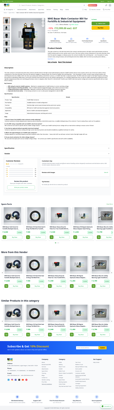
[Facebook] (16, 380)
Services (49, 9)
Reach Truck (62, 366)
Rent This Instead (65, 62)
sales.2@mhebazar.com (27, 375)
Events (67, 9)
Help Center (96, 362)
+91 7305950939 (11, 370)
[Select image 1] (6, 20)
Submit (102, 348)
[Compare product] (43, 25)
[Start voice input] (84, 5)
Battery (61, 364)
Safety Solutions (79, 388)
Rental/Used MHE (22, 9)
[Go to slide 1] (55, 242)
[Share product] (43, 22)
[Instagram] (12, 380)
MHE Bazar (74, 24)
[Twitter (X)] (19, 380)
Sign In (102, 1)
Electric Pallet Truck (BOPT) (66, 373)
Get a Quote (52, 62)
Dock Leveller (78, 369)
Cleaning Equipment (80, 385)
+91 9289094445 (21, 370)
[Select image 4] (6, 43)
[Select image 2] (6, 28)
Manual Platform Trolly (81, 366)
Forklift (60, 369)
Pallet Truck (62, 371)
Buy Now (100, 28)
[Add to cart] (4, 237)
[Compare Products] (106, 5)
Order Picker (62, 384)
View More (109, 204)
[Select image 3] (6, 35)
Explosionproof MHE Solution (80, 376)
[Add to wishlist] (43, 19)
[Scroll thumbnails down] (6, 53)
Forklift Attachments (80, 381)
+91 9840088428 (31, 370)
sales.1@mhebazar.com (13, 375)
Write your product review (21, 187)
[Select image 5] (6, 50)
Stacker (61, 375)
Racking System (63, 382)
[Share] (3, 215)
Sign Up (109, 1)
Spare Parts (41, 9)
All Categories (9, 9)
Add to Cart (101, 23)
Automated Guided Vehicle (82, 379)
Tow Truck (77, 362)
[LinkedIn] (8, 380)
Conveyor (77, 383)
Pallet (60, 362)
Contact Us (44, 377)
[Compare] (3, 212)
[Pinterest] (26, 380)
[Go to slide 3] (58, 242)
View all (106, 172)
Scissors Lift (78, 371)
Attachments (32, 9)
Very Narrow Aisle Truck (65, 386)
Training (55, 9)
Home (5, 12)
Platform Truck (79, 364)
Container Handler (80, 373)
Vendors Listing (46, 380)
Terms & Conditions (47, 384)
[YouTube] (23, 380)
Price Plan (44, 382)
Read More (50, 59)
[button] (84, 9)
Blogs (61, 9)
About (43, 362)
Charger (61, 377)
